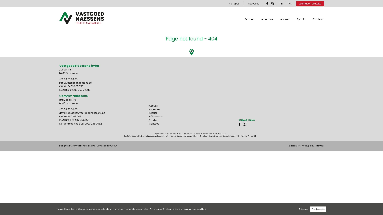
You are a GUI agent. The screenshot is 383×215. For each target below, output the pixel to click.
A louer (284, 19)
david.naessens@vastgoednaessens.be (82, 113)
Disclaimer (294, 145)
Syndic (301, 19)
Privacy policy (307, 145)
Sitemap (320, 145)
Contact (318, 19)
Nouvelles (253, 3)
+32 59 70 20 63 (68, 79)
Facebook (267, 3)
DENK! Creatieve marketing (82, 145)
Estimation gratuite (310, 3)
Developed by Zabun (107, 145)
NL (290, 3)
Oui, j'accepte (318, 209)
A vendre (267, 19)
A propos (234, 3)
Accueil (249, 19)
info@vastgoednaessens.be (75, 83)
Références (156, 116)
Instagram (272, 3)
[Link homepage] (81, 17)
